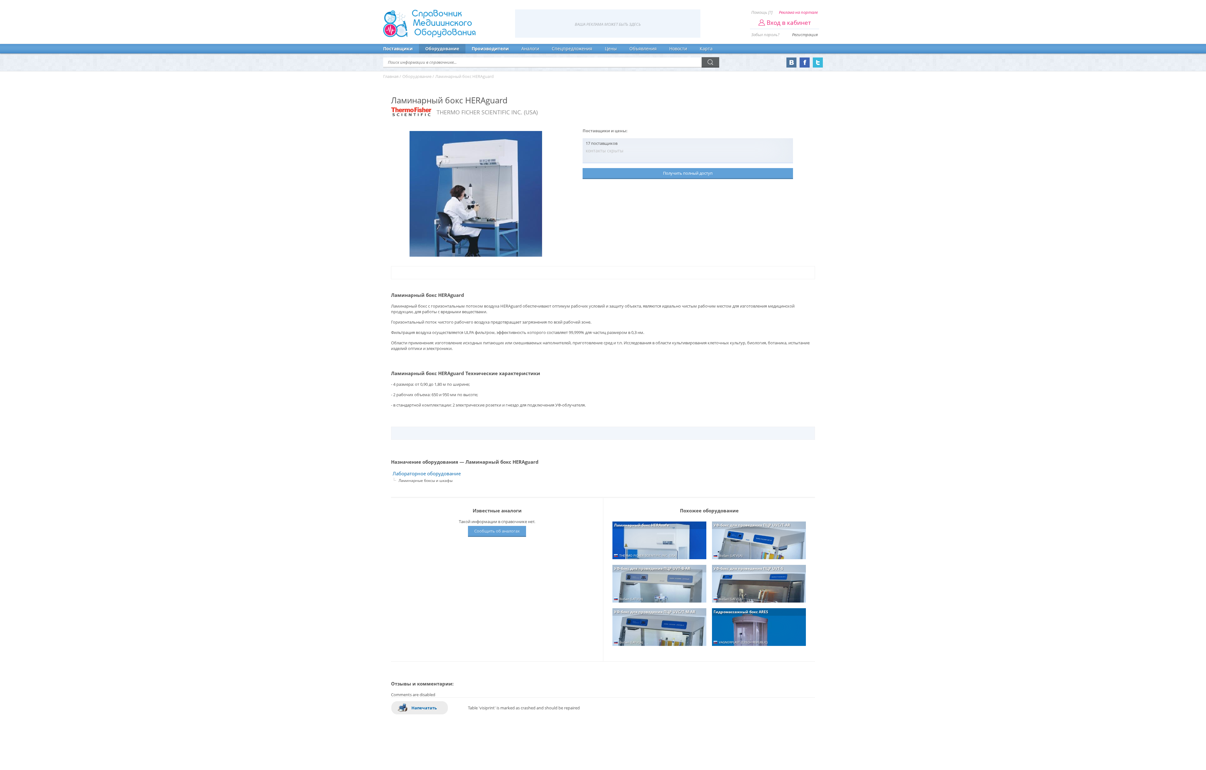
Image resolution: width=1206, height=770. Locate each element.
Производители (490, 49)
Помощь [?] (762, 12)
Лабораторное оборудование (427, 473)
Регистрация (805, 34)
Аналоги (530, 49)
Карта (706, 49)
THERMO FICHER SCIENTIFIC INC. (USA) (487, 112)
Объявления (643, 49)
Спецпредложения (572, 49)
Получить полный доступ (688, 173)
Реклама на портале (798, 12)
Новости (678, 49)
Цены (611, 49)
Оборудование (442, 49)
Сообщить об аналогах (497, 531)
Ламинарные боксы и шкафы (426, 480)
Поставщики (398, 49)
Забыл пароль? (765, 34)
